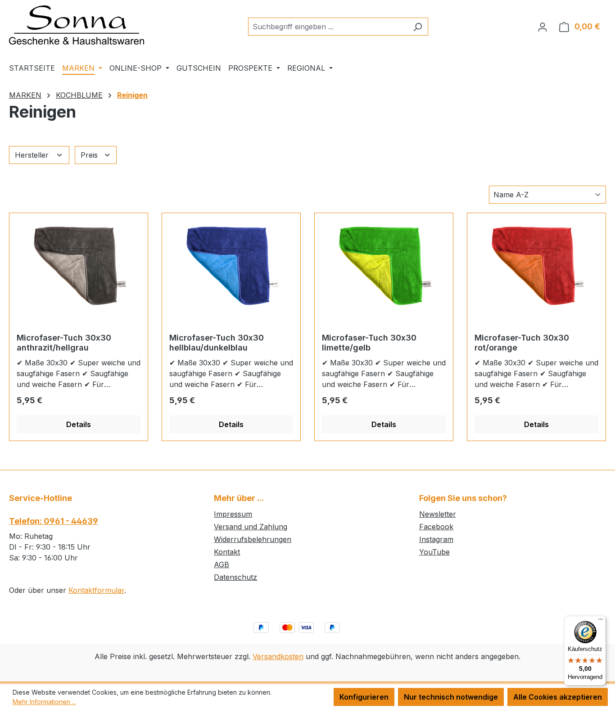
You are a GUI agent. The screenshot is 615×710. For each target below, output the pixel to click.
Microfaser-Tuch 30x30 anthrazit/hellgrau (64, 342)
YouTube (434, 551)
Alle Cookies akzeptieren (557, 696)
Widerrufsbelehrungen (252, 539)
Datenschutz (235, 577)
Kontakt (227, 551)
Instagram (436, 539)
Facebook (436, 526)
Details (78, 424)
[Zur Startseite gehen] (76, 25)
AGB (221, 564)
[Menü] (600, 621)
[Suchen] (417, 27)
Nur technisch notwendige (451, 696)
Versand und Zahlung (250, 526)
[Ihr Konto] (542, 27)
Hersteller (33, 154)
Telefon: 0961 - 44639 (53, 521)
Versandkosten (278, 656)
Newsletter (437, 514)
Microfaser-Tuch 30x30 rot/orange (522, 342)
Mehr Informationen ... (44, 701)
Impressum (233, 514)
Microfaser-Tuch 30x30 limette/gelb (369, 342)
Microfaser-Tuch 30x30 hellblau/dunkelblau (216, 342)
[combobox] (327, 27)
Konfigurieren (364, 696)
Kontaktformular (96, 590)
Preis (90, 154)
